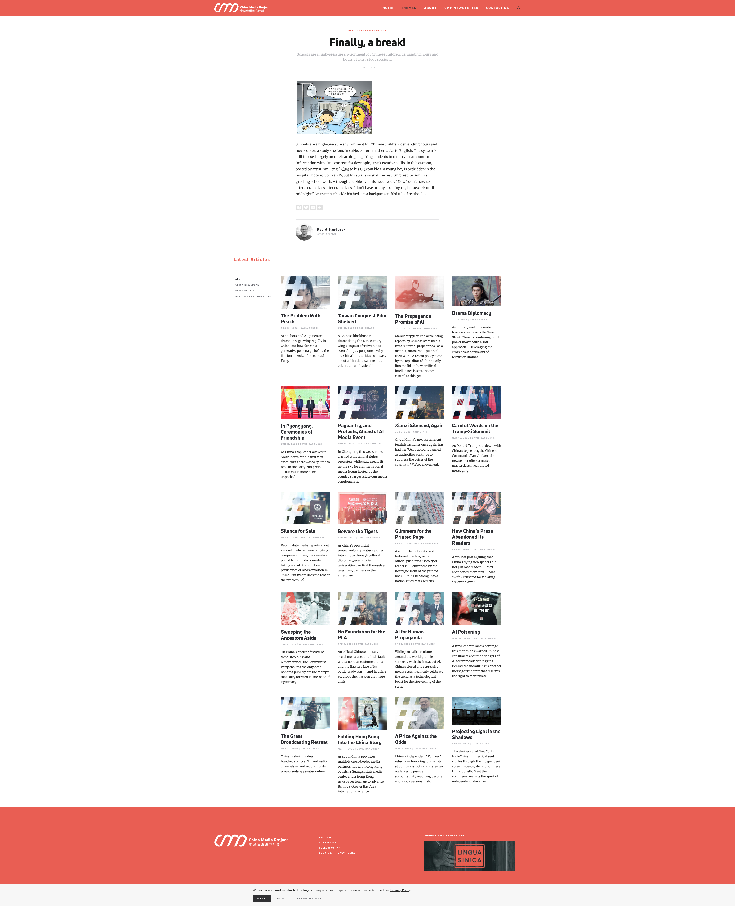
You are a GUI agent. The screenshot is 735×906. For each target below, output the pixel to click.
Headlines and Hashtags (367, 30)
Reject (282, 898)
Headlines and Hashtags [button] (253, 296)
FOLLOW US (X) (329, 847)
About (430, 8)
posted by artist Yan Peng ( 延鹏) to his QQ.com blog (338, 169)
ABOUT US (326, 837)
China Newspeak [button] (247, 284)
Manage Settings (309, 898)
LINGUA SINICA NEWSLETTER (444, 835)
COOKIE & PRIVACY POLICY (337, 853)
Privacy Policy (400, 890)
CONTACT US (327, 842)
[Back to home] (243, 8)
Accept (262, 898)
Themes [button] (408, 8)
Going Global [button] (245, 290)
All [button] (237, 279)
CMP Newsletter (461, 8)
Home (388, 8)
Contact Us (497, 8)
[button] (519, 8)
